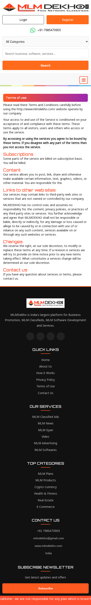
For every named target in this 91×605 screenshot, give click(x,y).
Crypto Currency (45, 487)
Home (45, 360)
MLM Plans (45, 474)
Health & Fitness (45, 493)
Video (45, 437)
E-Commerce (46, 507)
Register (67, 20)
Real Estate (46, 500)
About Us (45, 366)
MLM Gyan (45, 430)
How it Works (45, 373)
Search (46, 65)
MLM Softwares (45, 450)
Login (23, 20)
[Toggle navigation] (83, 80)
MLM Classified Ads (45, 417)
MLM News (46, 423)
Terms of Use (45, 386)
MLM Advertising (45, 443)
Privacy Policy (45, 380)
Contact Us (45, 393)
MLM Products (45, 480)
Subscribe (45, 588)
